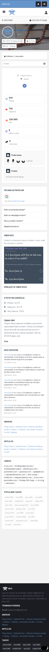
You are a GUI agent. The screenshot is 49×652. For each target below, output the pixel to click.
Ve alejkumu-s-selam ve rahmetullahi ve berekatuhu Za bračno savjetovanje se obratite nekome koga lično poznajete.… (24, 357)
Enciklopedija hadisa (12, 469)
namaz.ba (10, 483)
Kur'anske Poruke (34, 429)
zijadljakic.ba (38, 471)
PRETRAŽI (8, 20)
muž (31, 509)
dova (38, 497)
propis (30, 513)
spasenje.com (25, 471)
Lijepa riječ (9, 320)
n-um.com (8, 466)
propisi (9, 517)
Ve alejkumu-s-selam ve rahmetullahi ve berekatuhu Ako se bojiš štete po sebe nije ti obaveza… (24, 395)
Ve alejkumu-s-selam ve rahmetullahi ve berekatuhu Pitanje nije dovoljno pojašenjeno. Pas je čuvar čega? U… (22, 382)
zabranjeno (21, 521)
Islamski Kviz (21, 426)
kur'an (35, 505)
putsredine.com (10, 480)
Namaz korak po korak (36, 619)
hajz (29, 501)
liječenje (20, 509)
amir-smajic (33, 474)
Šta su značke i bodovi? (13, 221)
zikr (8, 524)
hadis (8, 501)
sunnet (9, 521)
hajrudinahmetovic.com (15, 474)
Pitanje (10, 46)
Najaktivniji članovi (11, 226)
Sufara (13, 429)
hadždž (19, 501)
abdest (9, 497)
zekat (33, 521)
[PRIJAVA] (46, 12)
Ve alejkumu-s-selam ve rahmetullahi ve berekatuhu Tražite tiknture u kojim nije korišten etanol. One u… (24, 369)
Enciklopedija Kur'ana (24, 466)
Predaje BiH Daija (26, 480)
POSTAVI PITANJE (39, 20)
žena (17, 524)
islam (8, 505)
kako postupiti (21, 505)
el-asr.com (38, 477)
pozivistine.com (10, 471)
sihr (31, 517)
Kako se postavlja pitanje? (14, 210)
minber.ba (8, 477)
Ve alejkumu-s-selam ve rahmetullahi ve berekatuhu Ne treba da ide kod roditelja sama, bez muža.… (22, 407)
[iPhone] (38, 4)
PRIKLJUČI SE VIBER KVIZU (15, 287)
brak (19, 497)
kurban (9, 509)
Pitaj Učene (9, 426)
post (20, 513)
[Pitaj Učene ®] (12, 12)
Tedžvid (21, 429)
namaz (9, 513)
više (6, 341)
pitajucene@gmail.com (14, 610)
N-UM (6, 432)
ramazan (21, 517)
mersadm (21, 30)
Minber (14, 432)
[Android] (44, 4)
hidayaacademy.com (23, 477)
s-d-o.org (40, 480)
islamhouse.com (30, 469)
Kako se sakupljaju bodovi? (15, 215)
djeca (28, 497)
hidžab (39, 501)
